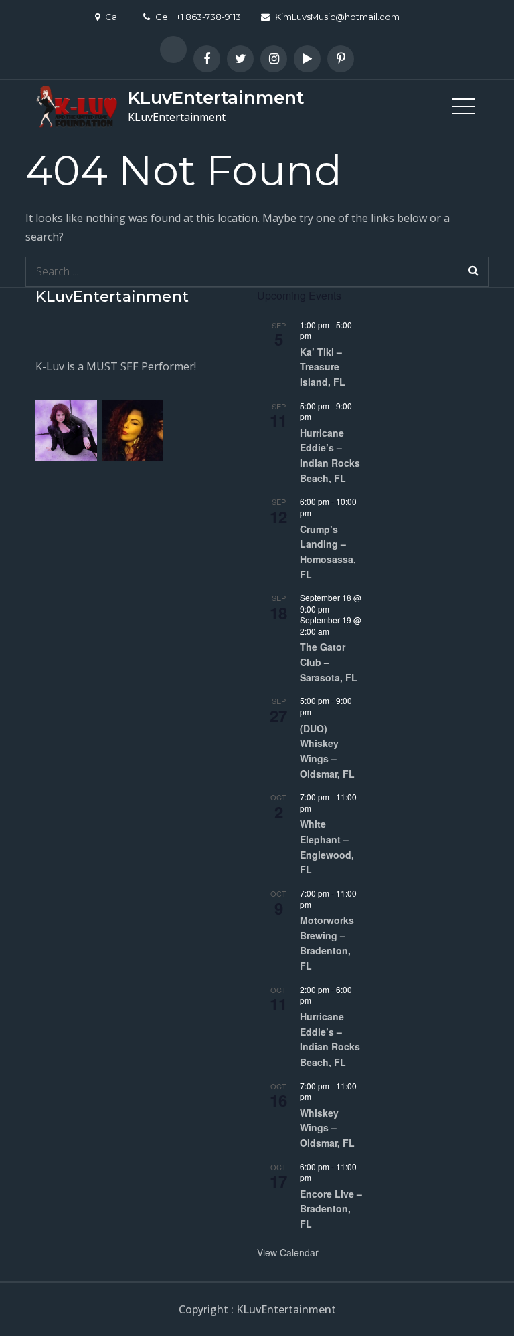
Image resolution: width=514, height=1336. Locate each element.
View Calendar (288, 1252)
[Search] (473, 272)
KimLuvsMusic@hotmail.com (337, 16)
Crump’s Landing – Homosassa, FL (328, 551)
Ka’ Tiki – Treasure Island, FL (322, 366)
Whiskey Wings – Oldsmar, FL (327, 1127)
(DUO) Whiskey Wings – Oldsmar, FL (327, 750)
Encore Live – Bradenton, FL (331, 1208)
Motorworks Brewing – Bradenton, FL (327, 942)
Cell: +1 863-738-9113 (198, 16)
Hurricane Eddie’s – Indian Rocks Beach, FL (330, 455)
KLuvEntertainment (216, 97)
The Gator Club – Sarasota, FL (328, 661)
